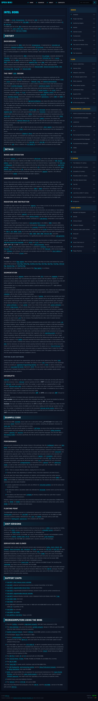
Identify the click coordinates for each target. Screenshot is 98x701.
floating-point (8, 514)
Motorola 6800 (39, 67)
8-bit (59, 360)
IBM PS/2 (12, 656)
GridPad (14, 537)
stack (45, 127)
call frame (37, 428)
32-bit (8, 82)
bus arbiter (17, 612)
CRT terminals (39, 47)
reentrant (12, 432)
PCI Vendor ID (31, 144)
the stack (6, 249)
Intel (36, 20)
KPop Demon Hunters (83, 85)
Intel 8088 (25, 22)
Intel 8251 (9, 585)
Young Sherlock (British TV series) (83, 197)
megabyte (54, 276)
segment (44, 171)
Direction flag (10, 266)
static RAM (7, 116)
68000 (15, 231)
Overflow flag (21, 266)
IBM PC (49, 569)
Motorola (33, 82)
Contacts (61, 2)
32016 (19, 231)
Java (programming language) (83, 139)
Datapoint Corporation (17, 47)
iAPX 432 (19, 79)
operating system (50, 333)
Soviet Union (24, 562)
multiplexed (8, 165)
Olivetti (45, 651)
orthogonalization (25, 462)
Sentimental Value (83, 90)
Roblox (83, 238)
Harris (52, 547)
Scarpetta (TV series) (83, 171)
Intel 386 (42, 142)
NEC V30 (56, 549)
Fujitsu (48, 547)
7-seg (57, 596)
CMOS (61, 116)
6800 (34, 234)
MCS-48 (46, 234)
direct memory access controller (22, 582)
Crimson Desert (83, 221)
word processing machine (27, 667)
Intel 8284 (10, 602)
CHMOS (42, 118)
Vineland (83, 15)
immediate (49, 456)
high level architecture (34, 101)
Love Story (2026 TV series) (83, 193)
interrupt (47, 249)
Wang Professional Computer (47, 667)
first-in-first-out (55, 346)
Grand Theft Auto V (83, 247)
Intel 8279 (10, 596)
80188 (18, 532)
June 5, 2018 (16, 29)
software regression (12, 676)
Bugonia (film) (83, 94)
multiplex (29, 495)
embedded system (47, 530)
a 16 (62, 322)
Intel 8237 (10, 582)
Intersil (57, 547)
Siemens (6, 549)
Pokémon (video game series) (83, 229)
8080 (25, 56)
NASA (8, 672)
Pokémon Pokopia (83, 225)
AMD (34, 549)
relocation (7, 294)
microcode (43, 95)
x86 (20, 27)
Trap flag (55, 264)
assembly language (16, 86)
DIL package (45, 56)
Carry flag (20, 264)
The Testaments (83, 53)
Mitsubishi (27, 549)
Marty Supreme (83, 81)
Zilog (38, 82)
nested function (42, 90)
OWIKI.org (7, 696)
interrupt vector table (15, 386)
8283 (15, 599)
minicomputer (42, 225)
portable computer (38, 627)
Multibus (14, 624)
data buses (37, 159)
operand (24, 214)
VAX (12, 231)
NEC (22, 549)
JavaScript (83, 122)
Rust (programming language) (83, 135)
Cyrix (32, 517)
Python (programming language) (83, 113)
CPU (39, 29)
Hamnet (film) (83, 68)
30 (25, 656)
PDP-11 (8, 231)
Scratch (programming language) (83, 126)
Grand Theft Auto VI (83, 242)
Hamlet (83, 27)
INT (37, 393)
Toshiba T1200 (21, 537)
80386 (15, 174)
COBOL (83, 148)
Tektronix (12, 682)
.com (19, 318)
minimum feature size (23, 120)
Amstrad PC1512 (13, 659)
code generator (60, 236)
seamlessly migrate (44, 86)
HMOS (30, 114)
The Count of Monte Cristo (83, 44)
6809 (38, 234)
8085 (43, 62)
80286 (18, 502)
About (51, 2)
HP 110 (27, 537)
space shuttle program (30, 674)
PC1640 (21, 659)
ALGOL (54, 90)
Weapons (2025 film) (83, 73)
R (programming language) (83, 143)
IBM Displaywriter (14, 667)
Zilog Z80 (16, 69)
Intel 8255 (10, 591)
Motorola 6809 (27, 69)
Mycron (18, 635)
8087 (55, 97)
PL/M (23, 92)
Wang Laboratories (14, 669)
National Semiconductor (50, 82)
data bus (8, 24)
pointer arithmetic (12, 305)
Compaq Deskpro (17, 637)
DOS (43, 363)
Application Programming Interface (26, 365)
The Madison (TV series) (83, 163)
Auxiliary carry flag (35, 264)
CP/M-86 (22, 682)
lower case (7, 426)
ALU (50, 458)
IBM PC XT (24, 640)
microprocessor (20, 20)
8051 (51, 234)
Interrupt (6, 380)
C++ (83, 131)
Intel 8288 (10, 609)
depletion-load (33, 62)
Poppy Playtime (83, 251)
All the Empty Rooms (83, 103)
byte (5, 344)
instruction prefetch (45, 485)
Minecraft (83, 234)
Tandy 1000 (12, 664)
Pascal (17, 92)
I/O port (21, 253)
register (49, 127)
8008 (20, 45)
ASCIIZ (12, 424)
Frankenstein (83, 36)
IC (38, 49)
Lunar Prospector (49, 537)
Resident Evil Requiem (83, 212)
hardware (43, 247)
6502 (31, 234)
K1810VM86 (7, 564)
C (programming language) (83, 118)
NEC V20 (48, 549)
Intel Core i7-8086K (21, 31)
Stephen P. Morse (48, 92)
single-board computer (30, 624)
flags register (20, 262)
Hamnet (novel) (83, 32)
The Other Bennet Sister (83, 180)
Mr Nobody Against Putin (83, 77)
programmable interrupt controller (23, 593)
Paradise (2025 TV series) (83, 176)
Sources (41, 2)
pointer (41, 296)
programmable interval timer (22, 588)
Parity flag (26, 264)
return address (56, 251)
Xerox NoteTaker (14, 627)
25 (11, 607)
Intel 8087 (25, 514)
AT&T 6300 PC (30, 645)
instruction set (56, 45)
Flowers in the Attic (83, 40)
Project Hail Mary (83, 19)
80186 (11, 502)
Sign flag (49, 264)
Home (31, 2)
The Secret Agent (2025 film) (83, 98)
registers (12, 159)
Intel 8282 (10, 599)
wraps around (14, 307)
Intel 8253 (10, 588)
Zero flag (44, 264)
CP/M (46, 365)
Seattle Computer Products (14, 632)
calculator (6, 58)
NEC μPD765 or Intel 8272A (14, 615)
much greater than (34, 223)
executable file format (17, 367)
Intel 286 (31, 142)
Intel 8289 (10, 612)
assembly (35, 227)
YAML (83, 152)
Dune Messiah (83, 49)
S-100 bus (30, 632)
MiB (56, 161)
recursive (20, 432)
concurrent (58, 452)
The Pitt (83, 184)
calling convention (39, 245)
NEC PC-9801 (13, 661)
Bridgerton (83, 201)
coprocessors (45, 97)
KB (38, 167)
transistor (42, 112)
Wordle (83, 217)
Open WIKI (7, 2)
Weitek (39, 517)
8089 (61, 97)
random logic (32, 110)
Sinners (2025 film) (83, 64)
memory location (34, 216)
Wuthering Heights (83, 23)
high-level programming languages (14, 242)
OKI (61, 547)
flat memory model (9, 435)
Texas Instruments (15, 549)
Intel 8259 (10, 593)
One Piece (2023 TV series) (83, 167)
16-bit (13, 20)
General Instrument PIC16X (51, 67)
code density (43, 218)
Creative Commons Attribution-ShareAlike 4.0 (23, 698)
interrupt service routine (47, 408)
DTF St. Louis (83, 189)
